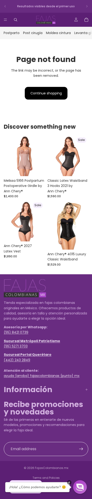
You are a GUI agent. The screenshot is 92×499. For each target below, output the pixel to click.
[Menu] (5, 19)
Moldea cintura (58, 33)
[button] (80, 487)
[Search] (15, 20)
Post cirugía (32, 33)
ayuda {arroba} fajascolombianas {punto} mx (41, 375)
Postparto (12, 33)
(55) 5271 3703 (16, 346)
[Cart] (86, 20)
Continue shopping (46, 93)
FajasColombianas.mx (51, 468)
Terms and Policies (46, 478)
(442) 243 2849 (17, 359)
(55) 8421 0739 (16, 332)
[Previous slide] (5, 6)
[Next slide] (87, 6)
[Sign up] (81, 449)
